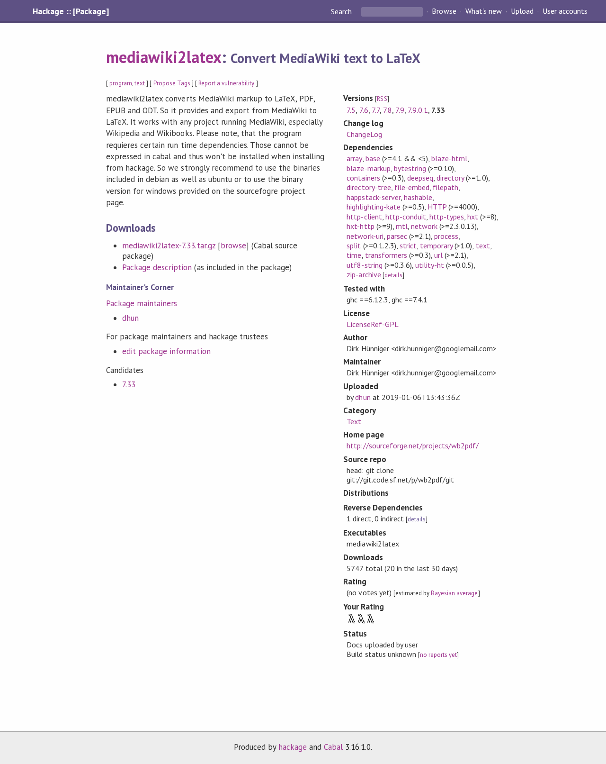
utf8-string (364, 265)
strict (408, 245)
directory (450, 177)
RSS (382, 99)
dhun (130, 318)
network (424, 226)
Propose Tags (171, 83)
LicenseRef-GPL (372, 324)
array (354, 158)
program (120, 83)
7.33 (128, 384)
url (438, 255)
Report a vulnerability (226, 83)
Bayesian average (454, 593)
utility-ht (429, 265)
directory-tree (369, 187)
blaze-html (449, 158)
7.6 (363, 110)
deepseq (420, 177)
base (372, 158)
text (139, 83)
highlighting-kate (373, 206)
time (354, 255)
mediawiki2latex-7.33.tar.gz (168, 245)
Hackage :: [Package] (70, 11)
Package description (157, 267)
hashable (418, 197)
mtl (402, 226)
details (393, 275)
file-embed (411, 187)
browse (233, 245)
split (354, 245)
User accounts (565, 11)
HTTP (437, 206)
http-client (364, 216)
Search (342, 11)
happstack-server (373, 197)
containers (363, 177)
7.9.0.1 (418, 110)
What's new (483, 11)
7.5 (351, 110)
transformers (386, 255)
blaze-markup (368, 168)
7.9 (399, 110)
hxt (472, 216)
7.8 (387, 110)
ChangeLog (364, 134)
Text (354, 421)
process (446, 236)
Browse (444, 11)
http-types (446, 216)
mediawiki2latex (164, 56)
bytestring (410, 168)
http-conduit (405, 216)
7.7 (376, 110)
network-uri (365, 236)
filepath (445, 187)
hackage (292, 747)
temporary (436, 245)
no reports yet (438, 655)
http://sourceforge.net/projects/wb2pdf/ (413, 445)
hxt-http (360, 226)
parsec (397, 236)
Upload (522, 11)
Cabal (333, 747)
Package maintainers (141, 303)
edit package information (166, 351)
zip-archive (364, 274)
